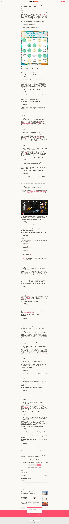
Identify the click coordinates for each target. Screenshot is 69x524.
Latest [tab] (24, 489)
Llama (28, 244)
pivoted (24, 294)
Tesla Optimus (34, 197)
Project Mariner (27, 138)
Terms (38, 518)
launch (44, 294)
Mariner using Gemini (25, 407)
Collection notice (41, 518)
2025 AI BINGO (42, 14)
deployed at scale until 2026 (41, 198)
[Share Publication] (60, 1)
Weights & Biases (25, 258)
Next (45, 475)
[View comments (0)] (24, 12)
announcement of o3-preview (26, 178)
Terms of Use (38, 509)
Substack (31, 522)
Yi (27, 250)
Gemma (29, 243)
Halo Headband (38, 191)
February (42, 352)
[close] (41, 496)
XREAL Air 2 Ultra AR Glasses (31, 192)
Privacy (36, 518)
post (33, 365)
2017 (37, 154)
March (22, 354)
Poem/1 (26, 191)
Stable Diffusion (31, 253)
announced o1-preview (27, 177)
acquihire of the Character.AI (26, 298)
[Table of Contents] (0, 261)
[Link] (20, 66)
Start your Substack (32, 520)
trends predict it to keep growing (29, 312)
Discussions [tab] (27, 489)
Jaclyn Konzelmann (26, 494)
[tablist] (24, 480)
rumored (44, 140)
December (31, 353)
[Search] (58, 1)
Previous (24, 475)
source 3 (34, 82)
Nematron (29, 246)
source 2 (31, 82)
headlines (28, 296)
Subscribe (63, 1)
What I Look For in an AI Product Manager (28, 491)
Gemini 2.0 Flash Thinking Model (28, 181)
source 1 (28, 82)
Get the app (38, 520)
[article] (34, 493)
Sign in (67, 1)
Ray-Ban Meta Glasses (31, 191)
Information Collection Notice (34, 467)
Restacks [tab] (26, 480)
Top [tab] (22, 489)
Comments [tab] (23, 480)
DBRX (30, 254)
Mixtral (29, 251)
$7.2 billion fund (40, 383)
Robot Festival (23, 197)
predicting (25, 152)
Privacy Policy (39, 467)
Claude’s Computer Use (38, 137)
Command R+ (30, 247)
